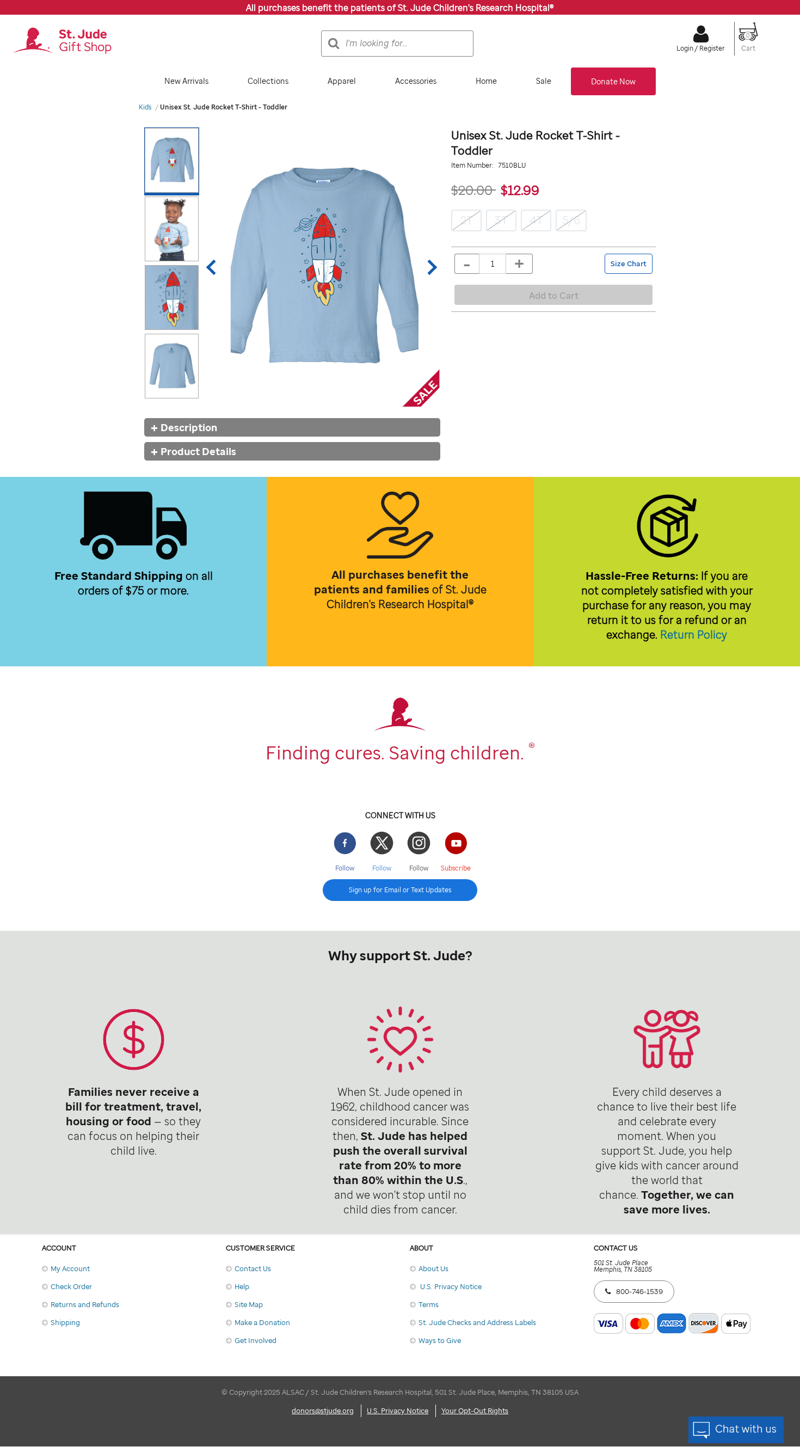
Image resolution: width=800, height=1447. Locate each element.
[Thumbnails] (174, 267)
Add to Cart (554, 296)
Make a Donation (262, 1322)
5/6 (571, 220)
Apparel (342, 81)
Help (242, 1286)
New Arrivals (186, 81)
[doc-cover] (321, 267)
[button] (748, 43)
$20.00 (473, 190)
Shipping (65, 1322)
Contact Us (253, 1268)
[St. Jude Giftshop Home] (62, 41)
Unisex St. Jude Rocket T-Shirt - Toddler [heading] (535, 142)
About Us (433, 1268)
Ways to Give (440, 1340)
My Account (70, 1268)
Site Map (249, 1304)
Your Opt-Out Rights (474, 1410)
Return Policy (693, 634)
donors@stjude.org (323, 1410)
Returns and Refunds (85, 1304)
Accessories (415, 81)
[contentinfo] (400, 926)
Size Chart (629, 264)
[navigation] (400, 81)
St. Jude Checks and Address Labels (477, 1322)
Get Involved (255, 1340)
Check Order (71, 1286)
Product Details (198, 451)
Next (429, 267)
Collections (268, 81)
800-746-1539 (639, 1291)
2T (466, 220)
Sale (543, 81)
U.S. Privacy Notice (450, 1286)
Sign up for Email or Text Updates (400, 889)
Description (189, 427)
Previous (213, 267)
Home (486, 81)
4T (536, 220)
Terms (429, 1304)
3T (501, 220)
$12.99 (520, 190)
